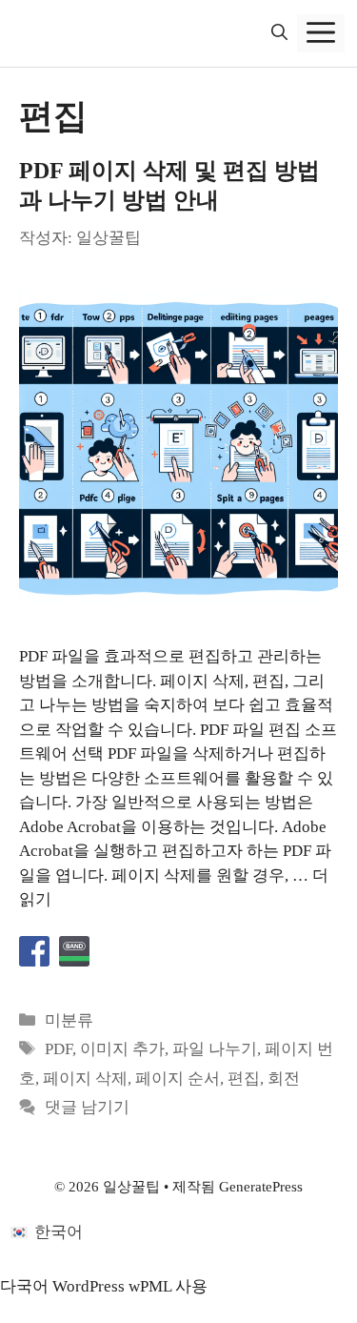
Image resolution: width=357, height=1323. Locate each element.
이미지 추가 (122, 1049)
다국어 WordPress (62, 1286)
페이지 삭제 (85, 1078)
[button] (279, 33)
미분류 (69, 1020)
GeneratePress (261, 1186)
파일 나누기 (214, 1049)
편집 (244, 1078)
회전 (284, 1078)
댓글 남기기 (87, 1107)
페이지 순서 (177, 1078)
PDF (58, 1049)
